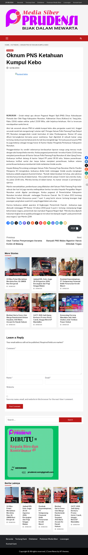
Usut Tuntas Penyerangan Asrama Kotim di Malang (24, 240)
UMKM (24, 274)
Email (48, 377)
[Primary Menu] (7, 38)
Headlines (21, 307)
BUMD (73, 271)
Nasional (17, 274)
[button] (8, 223)
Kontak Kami (77, 2)
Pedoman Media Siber (54, 2)
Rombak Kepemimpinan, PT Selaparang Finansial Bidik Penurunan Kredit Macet (45, 515)
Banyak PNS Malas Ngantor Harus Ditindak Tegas (64, 240)
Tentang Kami (30, 2)
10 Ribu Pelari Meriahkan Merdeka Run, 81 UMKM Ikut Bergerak (16, 281)
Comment (11, 348)
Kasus (16, 310)
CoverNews (52, 551)
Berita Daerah (38, 271)
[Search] (80, 38)
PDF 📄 (74, 228)
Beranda (20, 2)
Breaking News (11, 307)
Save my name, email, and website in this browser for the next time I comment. (39, 399)
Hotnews (10, 50)
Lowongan (67, 2)
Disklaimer (40, 2)
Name (9, 377)
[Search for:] (32, 419)
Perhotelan (37, 310)
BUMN (46, 271)
